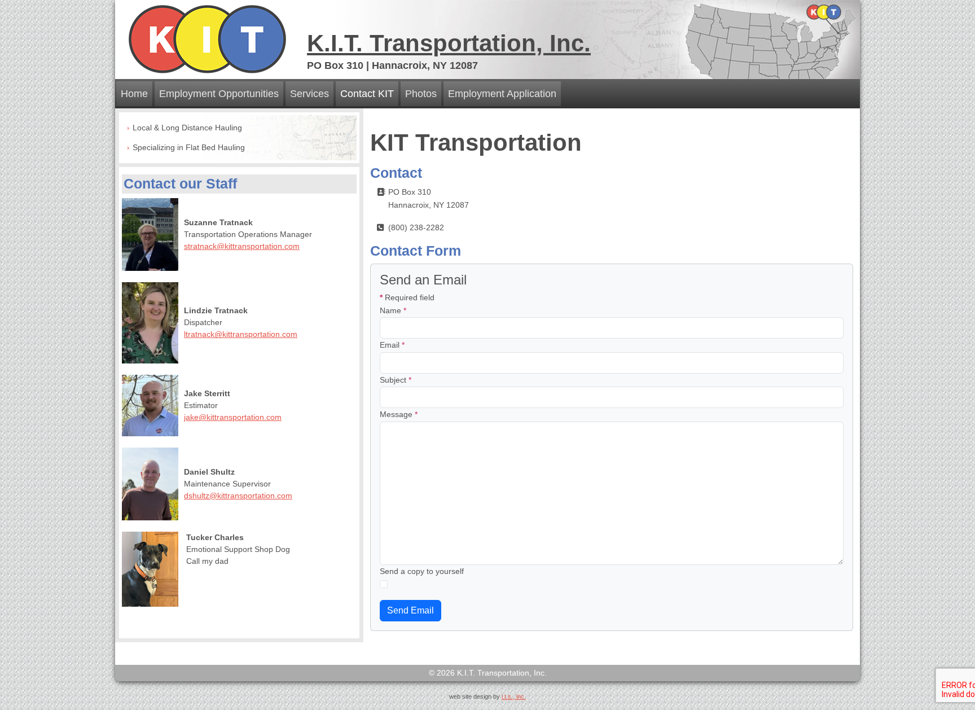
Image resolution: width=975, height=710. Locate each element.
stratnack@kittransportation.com (242, 246)
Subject (395, 379)
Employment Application (502, 93)
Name (393, 310)
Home (134, 93)
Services (309, 93)
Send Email (410, 610)
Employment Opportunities (219, 93)
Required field (407, 297)
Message (399, 414)
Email (392, 344)
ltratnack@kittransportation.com (240, 334)
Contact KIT (367, 93)
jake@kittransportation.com (233, 417)
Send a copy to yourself (422, 571)
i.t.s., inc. (514, 696)
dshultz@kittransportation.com (238, 495)
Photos (421, 93)
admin (488, 705)
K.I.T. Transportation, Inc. (449, 43)
